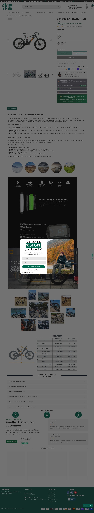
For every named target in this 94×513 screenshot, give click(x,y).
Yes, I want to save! (34, 267)
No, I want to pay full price (33, 270)
